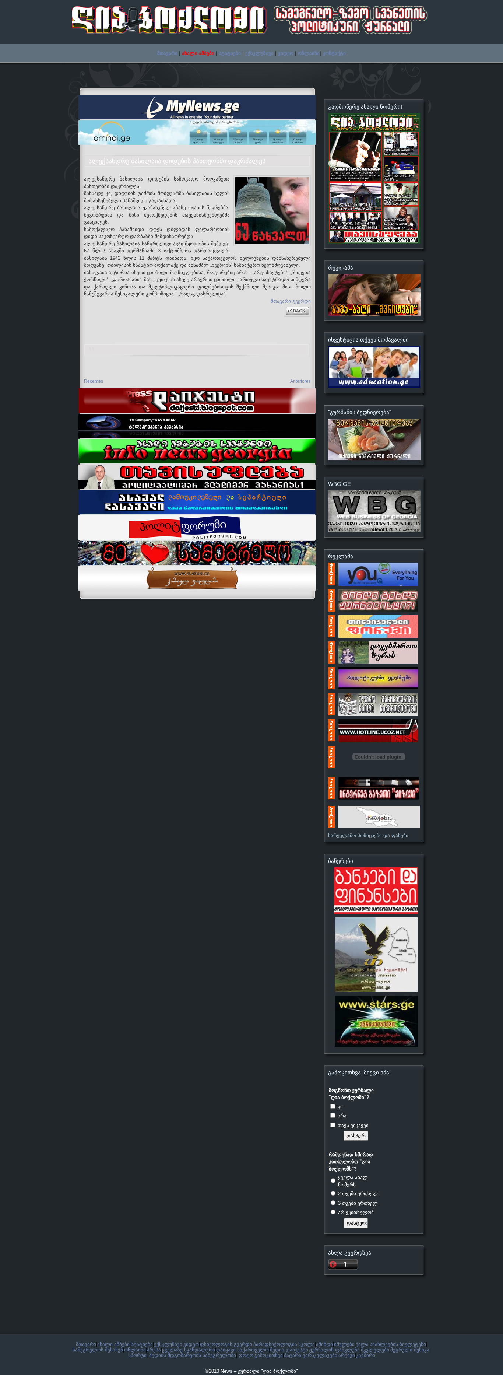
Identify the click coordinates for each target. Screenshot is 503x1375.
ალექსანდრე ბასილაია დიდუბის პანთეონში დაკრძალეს (176, 161)
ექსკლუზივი (259, 53)
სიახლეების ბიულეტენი (398, 1344)
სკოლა (306, 1344)
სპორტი (137, 1355)
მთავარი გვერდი (291, 301)
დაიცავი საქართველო (242, 1350)
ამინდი (324, 1344)
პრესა (154, 1350)
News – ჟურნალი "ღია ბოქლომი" (259, 1371)
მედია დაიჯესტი (289, 1350)
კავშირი (365, 1355)
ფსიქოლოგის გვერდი (226, 1344)
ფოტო (246, 1355)
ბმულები (344, 1344)
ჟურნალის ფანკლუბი (334, 1350)
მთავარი (167, 53)
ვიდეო (285, 53)
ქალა (362, 1344)
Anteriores (300, 381)
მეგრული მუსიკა (409, 1350)
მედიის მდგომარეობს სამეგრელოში (192, 1355)
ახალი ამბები (113, 1344)
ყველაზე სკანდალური (188, 1350)
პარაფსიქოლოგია (275, 1344)
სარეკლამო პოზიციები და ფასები (368, 835)
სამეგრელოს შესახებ (98, 1350)
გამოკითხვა (268, 1355)
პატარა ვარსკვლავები (310, 1355)
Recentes (93, 381)
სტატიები (230, 53)
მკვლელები (375, 1350)
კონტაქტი (334, 53)
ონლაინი (309, 53)
